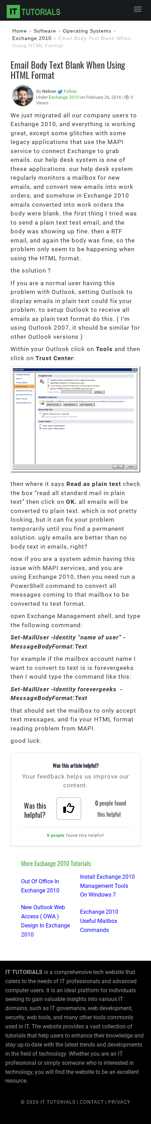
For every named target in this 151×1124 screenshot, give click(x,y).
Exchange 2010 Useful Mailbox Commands (99, 921)
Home (19, 31)
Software (45, 31)
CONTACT (92, 1102)
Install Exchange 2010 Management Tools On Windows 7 (107, 885)
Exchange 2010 (32, 38)
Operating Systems (87, 31)
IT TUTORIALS (58, 1102)
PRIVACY (119, 1102)
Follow (70, 91)
